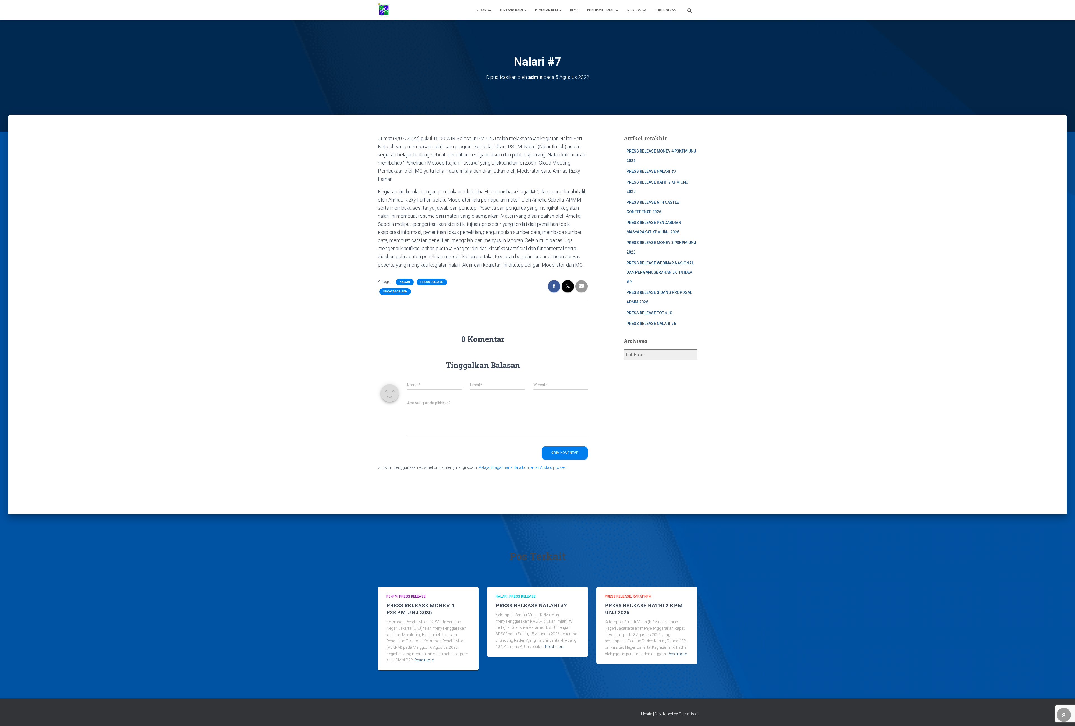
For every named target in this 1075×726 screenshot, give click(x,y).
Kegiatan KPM (547, 10)
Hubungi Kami (666, 10)
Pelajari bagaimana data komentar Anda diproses (522, 467)
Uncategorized (395, 291)
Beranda (483, 10)
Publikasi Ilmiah (601, 10)
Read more (424, 660)
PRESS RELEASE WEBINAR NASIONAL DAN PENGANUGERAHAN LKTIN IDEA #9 (660, 272)
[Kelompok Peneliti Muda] (384, 10)
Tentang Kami (511, 10)
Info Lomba (636, 10)
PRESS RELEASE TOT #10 (649, 313)
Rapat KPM (642, 596)
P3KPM (392, 596)
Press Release (431, 282)
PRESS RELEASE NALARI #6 (651, 323)
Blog (574, 10)
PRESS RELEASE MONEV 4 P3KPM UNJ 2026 (420, 609)
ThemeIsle (688, 714)
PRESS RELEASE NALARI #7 (651, 171)
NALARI (405, 282)
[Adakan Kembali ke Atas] (1064, 715)
